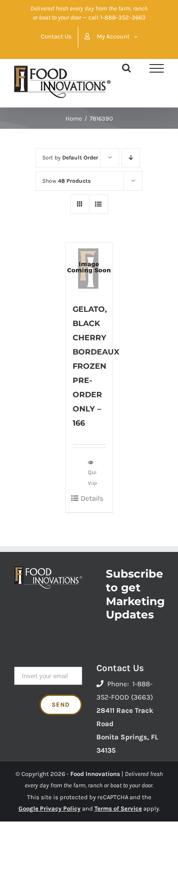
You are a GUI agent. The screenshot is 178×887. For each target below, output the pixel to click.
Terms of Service (118, 808)
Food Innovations (95, 773)
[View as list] (98, 204)
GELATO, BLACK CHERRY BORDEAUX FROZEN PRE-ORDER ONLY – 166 (96, 366)
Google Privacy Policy (50, 808)
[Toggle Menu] (156, 68)
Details (92, 498)
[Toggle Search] (126, 68)
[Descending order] (131, 158)
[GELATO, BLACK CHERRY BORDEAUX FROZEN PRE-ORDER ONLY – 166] (89, 268)
